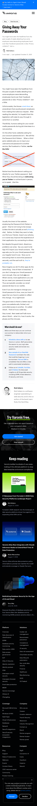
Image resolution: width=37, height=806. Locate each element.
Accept (12, 796)
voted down (26, 106)
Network (5, 726)
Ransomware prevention (24, 639)
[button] (33, 13)
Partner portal (24, 739)
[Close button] (33, 2)
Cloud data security (26, 654)
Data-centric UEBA (8, 649)
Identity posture (7, 667)
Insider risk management (24, 633)
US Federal (23, 681)
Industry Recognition (27, 724)
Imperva (22, 763)
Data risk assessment (27, 651)
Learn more (7, 7)
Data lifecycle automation (24, 659)
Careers (22, 711)
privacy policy (25, 790)
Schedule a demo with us (17, 339)
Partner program (25, 733)
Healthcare (23, 672)
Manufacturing (24, 675)
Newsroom (23, 721)
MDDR (4, 687)
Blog (5, 21)
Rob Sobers (10, 51)
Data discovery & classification (8, 636)
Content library (7, 766)
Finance (22, 669)
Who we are (24, 708)
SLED (21, 678)
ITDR (3, 670)
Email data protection (9, 684)
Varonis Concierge (8, 691)
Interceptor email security (8, 675)
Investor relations (25, 714)
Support (5, 753)
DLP (3, 658)
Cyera (22, 757)
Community (6, 772)
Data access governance (6, 653)
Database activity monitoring (8, 645)
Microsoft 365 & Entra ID (9, 709)
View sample (18, 442)
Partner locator (25, 736)
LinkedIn (20, 367)
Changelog (6, 697)
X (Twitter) (15, 370)
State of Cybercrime (9, 757)
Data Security (14, 21)
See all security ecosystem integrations (7, 735)
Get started (18, 436)
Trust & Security (25, 717)
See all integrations (8, 729)
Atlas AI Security (7, 661)
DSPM (4, 640)
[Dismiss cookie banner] (32, 780)
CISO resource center (9, 769)
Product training (7, 776)
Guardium (23, 760)
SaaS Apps (6, 717)
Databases (5, 723)
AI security (23, 648)
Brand (22, 730)
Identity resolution (8, 664)
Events (4, 763)
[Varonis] (9, 13)
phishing (30, 229)
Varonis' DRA (22, 359)
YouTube (27, 367)
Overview (5, 632)
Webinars (5, 760)
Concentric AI (24, 753)
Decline (25, 796)
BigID (21, 750)
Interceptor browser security (8, 680)
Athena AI (5, 694)
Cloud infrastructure (9, 720)
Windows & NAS (7, 713)
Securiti (22, 766)
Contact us (23, 727)
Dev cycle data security (25, 664)
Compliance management (24, 644)
